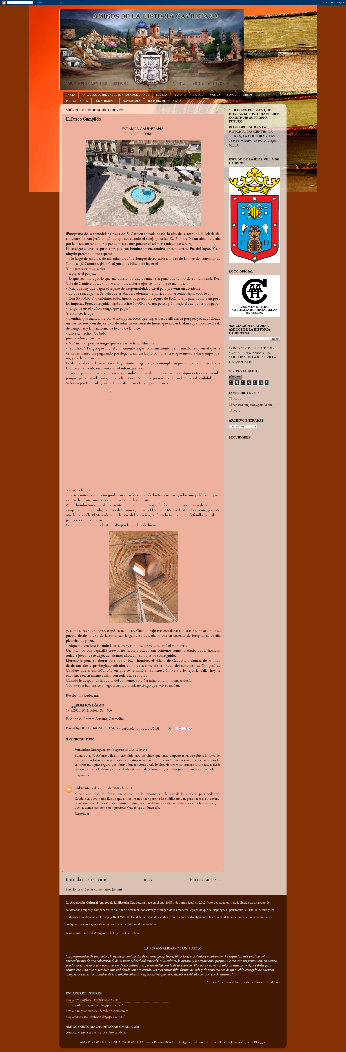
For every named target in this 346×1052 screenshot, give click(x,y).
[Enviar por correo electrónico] (177, 728)
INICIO (71, 94)
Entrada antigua (205, 879)
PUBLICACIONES (77, 101)
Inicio (147, 879)
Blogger (259, 1042)
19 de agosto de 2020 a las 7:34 (111, 788)
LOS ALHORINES (105, 101)
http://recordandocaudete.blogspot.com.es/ (95, 1016)
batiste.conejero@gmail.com (252, 405)
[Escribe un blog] (180, 728)
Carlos (236, 399)
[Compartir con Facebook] (187, 728)
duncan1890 (214, 1042)
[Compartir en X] (183, 728)
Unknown (82, 788)
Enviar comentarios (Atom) (103, 889)
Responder (82, 775)
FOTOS (231, 94)
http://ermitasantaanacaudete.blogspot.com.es (97, 1011)
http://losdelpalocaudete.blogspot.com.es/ (94, 1005)
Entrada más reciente (86, 879)
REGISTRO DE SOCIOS (162, 101)
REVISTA (161, 94)
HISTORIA (180, 94)
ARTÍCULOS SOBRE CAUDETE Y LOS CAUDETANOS (115, 94)
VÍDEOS (198, 94)
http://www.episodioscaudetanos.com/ (92, 999)
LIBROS (247, 94)
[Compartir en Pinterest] (190, 728)
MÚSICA (215, 94)
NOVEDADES (132, 101)
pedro (236, 411)
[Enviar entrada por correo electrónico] (169, 728)
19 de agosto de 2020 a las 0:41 (128, 749)
